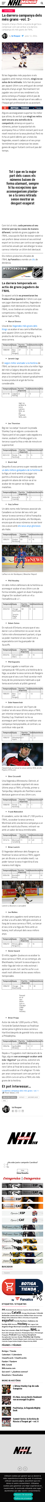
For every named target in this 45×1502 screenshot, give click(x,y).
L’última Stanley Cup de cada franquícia (26, 1387)
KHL (29, 1324)
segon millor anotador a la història (21, 363)
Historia (14, 1324)
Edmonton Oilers (16, 1318)
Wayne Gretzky (28, 1341)
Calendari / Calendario (12, 1354)
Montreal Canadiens (21, 1326)
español (7, 1320)
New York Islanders (9, 1330)
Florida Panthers (20, 1321)
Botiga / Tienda (9, 1351)
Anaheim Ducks (11, 1310)
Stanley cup (28, 1336)
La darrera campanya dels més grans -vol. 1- (20, 1090)
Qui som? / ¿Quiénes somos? (15, 1371)
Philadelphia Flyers (28, 1333)
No (7, 1166)
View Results (22, 1173)
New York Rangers (23, 1330)
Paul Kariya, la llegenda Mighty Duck (26, 1409)
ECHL (8, 1318)
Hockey (22, 1324)
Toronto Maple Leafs (20, 1339)
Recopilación (6, 1337)
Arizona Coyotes (23, 1310)
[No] (42, 1487)
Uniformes (31, 1339)
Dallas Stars (28, 1315)
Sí (7, 1164)
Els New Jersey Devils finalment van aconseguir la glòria (27, 1398)
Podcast (13, 1334)
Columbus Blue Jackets (17, 1316)
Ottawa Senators (15, 1333)
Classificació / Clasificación (14, 1357)
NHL (4, 1100)
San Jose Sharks (17, 1337)
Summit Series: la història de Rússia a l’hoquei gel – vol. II (26, 1420)
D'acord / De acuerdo (23, 1495)
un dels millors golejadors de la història (21, 470)
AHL (4, 1309)
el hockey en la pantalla (30, 1318)
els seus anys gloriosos (29, 526)
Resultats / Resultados (12, 1374)
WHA (35, 1341)
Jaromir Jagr (33, 1097)
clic (34, 259)
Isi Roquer (15, 35)
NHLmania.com (9, 1368)
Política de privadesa (23, 1498)
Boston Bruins (34, 1310)
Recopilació (32, 1335)
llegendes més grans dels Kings (19, 327)
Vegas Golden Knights (15, 1341)
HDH (9, 1324)
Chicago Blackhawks (28, 1313)
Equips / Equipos (9, 1361)
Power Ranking (22, 1335)
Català (21, 1097)
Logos (33, 1324)
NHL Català (7, 1364)
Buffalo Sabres (6, 1313)
